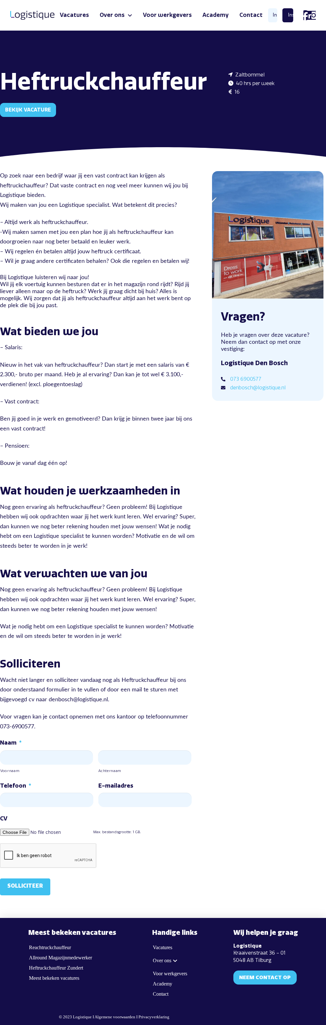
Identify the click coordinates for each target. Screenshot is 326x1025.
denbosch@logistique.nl (258, 388)
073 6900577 (245, 379)
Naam (11, 742)
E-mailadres (115, 785)
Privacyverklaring (153, 1017)
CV (3, 818)
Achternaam (109, 771)
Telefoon (15, 785)
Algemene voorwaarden (115, 1017)
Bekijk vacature (28, 110)
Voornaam (9, 771)
